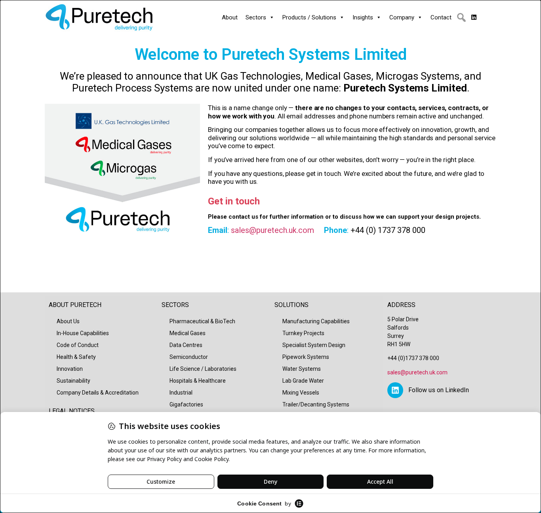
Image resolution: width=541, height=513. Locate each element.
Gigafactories (186, 404)
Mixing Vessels (300, 392)
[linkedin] (473, 17)
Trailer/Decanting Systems (315, 404)
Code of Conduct (78, 345)
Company (401, 17)
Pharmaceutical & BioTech (202, 321)
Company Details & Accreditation (98, 392)
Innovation (70, 369)
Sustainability (73, 381)
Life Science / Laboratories (203, 369)
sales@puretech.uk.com (272, 230)
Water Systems (301, 369)
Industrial (181, 392)
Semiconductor (189, 357)
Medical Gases (188, 333)
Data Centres (186, 345)
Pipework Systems (305, 357)
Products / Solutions (309, 17)
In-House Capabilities (83, 333)
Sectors (256, 17)
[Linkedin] (395, 390)
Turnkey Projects (303, 333)
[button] (461, 17)
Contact (441, 17)
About (230, 17)
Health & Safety (76, 357)
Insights (362, 17)
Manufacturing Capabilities (316, 321)
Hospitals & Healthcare (198, 381)
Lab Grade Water (303, 381)
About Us (68, 321)
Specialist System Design (313, 345)
